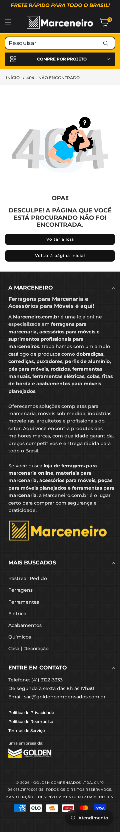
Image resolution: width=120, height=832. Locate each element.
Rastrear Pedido (27, 578)
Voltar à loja (60, 239)
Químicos (19, 637)
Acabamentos (25, 625)
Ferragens (20, 590)
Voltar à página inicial (60, 255)
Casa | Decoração (28, 649)
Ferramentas (23, 602)
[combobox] (60, 43)
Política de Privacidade (31, 712)
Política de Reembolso (30, 721)
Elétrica (17, 614)
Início (13, 77)
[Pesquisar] (105, 43)
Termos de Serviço (26, 730)
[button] (12, 22)
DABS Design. (100, 797)
